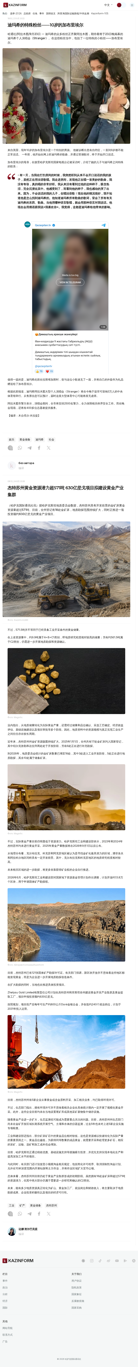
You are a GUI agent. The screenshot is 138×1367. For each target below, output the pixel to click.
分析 (5, 1294)
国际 (5, 1307)
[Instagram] (10, 448)
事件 (41, 13)
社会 (51, 439)
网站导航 (8, 1328)
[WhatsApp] (20, 448)
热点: (5, 13)
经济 (5, 1301)
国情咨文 (51, 13)
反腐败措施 (78, 1301)
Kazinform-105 (99, 13)
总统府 (27, 13)
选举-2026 (15, 13)
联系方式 (8, 1334)
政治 (5, 1287)
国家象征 (77, 1294)
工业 (11, 1205)
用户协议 (77, 1280)
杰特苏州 (51, 1205)
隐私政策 (77, 1287)
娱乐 (11, 439)
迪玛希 (40, 439)
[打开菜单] (132, 5)
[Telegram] (29, 448)
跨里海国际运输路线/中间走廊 (73, 13)
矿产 (22, 1205)
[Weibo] (108, 1260)
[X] (48, 448)
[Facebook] (39, 448)
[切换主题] (121, 5)
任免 (35, 13)
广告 (5, 1341)
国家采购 (77, 1307)
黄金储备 (25, 439)
